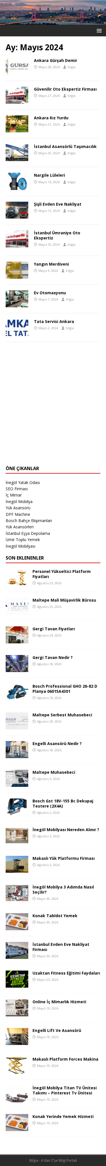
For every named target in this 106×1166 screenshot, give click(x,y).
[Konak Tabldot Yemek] (17, 926)
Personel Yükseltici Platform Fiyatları (62, 574)
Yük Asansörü (18, 507)
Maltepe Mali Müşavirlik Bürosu (64, 600)
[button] (98, 30)
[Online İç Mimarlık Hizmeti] (17, 1012)
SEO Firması (17, 488)
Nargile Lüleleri (49, 175)
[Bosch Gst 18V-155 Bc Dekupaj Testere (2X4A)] (17, 812)
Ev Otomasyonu (50, 292)
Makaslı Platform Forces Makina (65, 1059)
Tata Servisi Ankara (54, 321)
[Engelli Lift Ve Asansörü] (17, 1041)
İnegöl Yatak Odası (23, 482)
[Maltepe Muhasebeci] (17, 783)
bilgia (71, 67)
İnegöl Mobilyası (20, 546)
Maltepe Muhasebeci (54, 772)
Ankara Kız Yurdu (51, 117)
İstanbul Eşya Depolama (28, 533)
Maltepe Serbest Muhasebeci (62, 714)
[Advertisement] (53, 406)
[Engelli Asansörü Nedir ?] (17, 754)
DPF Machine (18, 514)
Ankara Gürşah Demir (55, 60)
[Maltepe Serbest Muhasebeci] (17, 726)
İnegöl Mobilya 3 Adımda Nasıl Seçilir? (63, 889)
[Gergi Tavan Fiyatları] (17, 640)
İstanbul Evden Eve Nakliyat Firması (61, 947)
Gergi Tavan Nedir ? (53, 657)
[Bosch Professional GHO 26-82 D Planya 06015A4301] (17, 697)
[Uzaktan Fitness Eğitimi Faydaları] (17, 984)
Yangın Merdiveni (51, 264)
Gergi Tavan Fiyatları (54, 628)
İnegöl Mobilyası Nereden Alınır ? (66, 829)
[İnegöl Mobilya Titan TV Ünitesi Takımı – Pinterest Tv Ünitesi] (17, 1099)
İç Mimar (14, 495)
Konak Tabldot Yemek (55, 915)
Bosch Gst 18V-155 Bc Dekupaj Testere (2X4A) (63, 803)
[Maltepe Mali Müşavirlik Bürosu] (17, 611)
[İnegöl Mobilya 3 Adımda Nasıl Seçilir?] (17, 898)
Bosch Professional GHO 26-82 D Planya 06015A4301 (65, 688)
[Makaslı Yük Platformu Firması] (17, 869)
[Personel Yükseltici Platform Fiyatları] (17, 582)
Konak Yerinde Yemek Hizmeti (63, 1116)
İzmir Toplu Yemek (23, 539)
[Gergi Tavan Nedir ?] (17, 668)
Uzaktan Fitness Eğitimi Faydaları (66, 973)
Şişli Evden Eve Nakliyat (57, 204)
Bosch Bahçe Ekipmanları (29, 520)
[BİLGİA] (53, 21)
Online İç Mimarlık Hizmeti (59, 1001)
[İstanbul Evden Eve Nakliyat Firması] (17, 955)
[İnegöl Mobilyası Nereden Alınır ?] (17, 840)
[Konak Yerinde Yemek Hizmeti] (17, 1127)
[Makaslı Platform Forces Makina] (17, 1070)
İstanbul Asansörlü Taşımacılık (65, 146)
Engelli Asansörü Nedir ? (57, 743)
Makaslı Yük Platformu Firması (64, 858)
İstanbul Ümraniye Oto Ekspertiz (57, 235)
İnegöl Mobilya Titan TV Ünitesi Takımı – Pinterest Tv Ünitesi (65, 1090)
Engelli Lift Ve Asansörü (57, 1030)
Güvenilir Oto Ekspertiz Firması (65, 89)
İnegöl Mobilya (19, 501)
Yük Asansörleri (20, 526)
